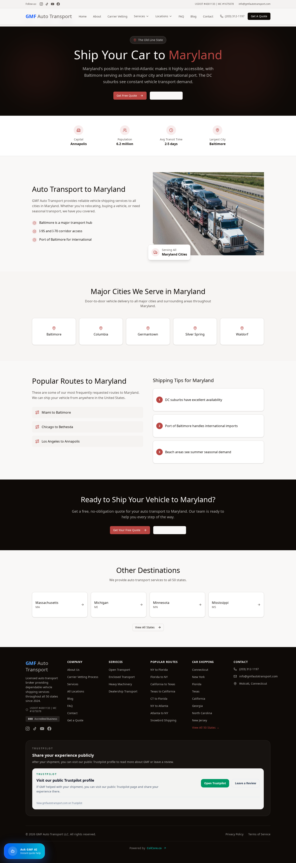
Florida (196, 684)
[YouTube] (52, 4)
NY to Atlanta (159, 706)
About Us (73, 670)
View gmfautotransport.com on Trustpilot (59, 803)
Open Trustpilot (215, 783)
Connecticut (200, 670)
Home (83, 16)
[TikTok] (47, 4)
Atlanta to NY (159, 713)
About (97, 16)
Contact (208, 16)
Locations (161, 16)
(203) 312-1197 (234, 16)
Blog (193, 16)
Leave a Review (245, 783)
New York (198, 677)
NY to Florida (159, 670)
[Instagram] (41, 4)
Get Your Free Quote (126, 530)
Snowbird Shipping (163, 720)
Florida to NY (159, 677)
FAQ (181, 16)
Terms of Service (259, 834)
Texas (196, 691)
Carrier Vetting (117, 16)
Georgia (197, 706)
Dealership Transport (123, 691)
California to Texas (162, 684)
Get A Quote (259, 16)
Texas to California (162, 691)
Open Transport (119, 670)
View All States (145, 627)
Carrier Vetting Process (82, 677)
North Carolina (202, 713)
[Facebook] (58, 4)
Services (139, 16)
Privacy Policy (234, 834)
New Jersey (199, 720)
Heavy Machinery (120, 684)
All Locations (75, 691)
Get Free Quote (127, 95)
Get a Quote (75, 720)
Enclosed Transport (122, 677)
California (198, 698)
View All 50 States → (205, 727)
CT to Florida (158, 698)
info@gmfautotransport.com (254, 4)
